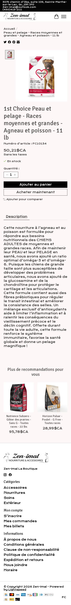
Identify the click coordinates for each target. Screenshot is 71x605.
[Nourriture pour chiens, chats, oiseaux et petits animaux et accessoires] (20, 16)
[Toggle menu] (63, 16)
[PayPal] (11, 599)
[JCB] (35, 595)
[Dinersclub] (41, 595)
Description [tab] (16, 216)
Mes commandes (20, 521)
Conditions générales (24, 544)
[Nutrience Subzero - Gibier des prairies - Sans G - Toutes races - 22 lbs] (19, 397)
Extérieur (12, 503)
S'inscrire (13, 516)
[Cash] (6, 599)
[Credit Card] (6, 595)
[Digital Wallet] (49, 595)
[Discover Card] (29, 595)
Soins (9, 498)
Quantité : (11, 168)
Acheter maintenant (35, 192)
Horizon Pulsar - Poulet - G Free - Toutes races (52, 419)
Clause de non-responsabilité (31, 550)
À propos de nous (20, 539)
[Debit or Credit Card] (17, 599)
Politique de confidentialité (29, 555)
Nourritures (14, 493)
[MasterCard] (11, 595)
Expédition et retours (23, 560)
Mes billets (14, 526)
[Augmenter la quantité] (14, 174)
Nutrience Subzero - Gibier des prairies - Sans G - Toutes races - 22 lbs (18, 421)
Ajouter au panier (35, 184)
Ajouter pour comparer (24, 199)
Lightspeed (17, 589)
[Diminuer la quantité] (7, 174)
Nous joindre (15, 565)
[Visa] (17, 595)
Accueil (9, 28)
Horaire (10, 570)
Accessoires (15, 487)
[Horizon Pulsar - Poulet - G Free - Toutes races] (52, 397)
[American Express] (23, 595)
